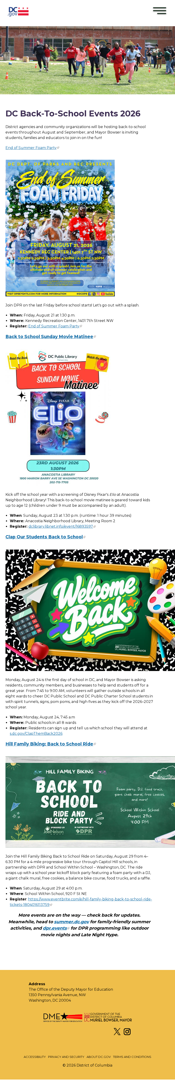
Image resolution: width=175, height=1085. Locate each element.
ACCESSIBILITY (35, 1057)
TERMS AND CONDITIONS (132, 1057)
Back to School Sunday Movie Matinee (49, 336)
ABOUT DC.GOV (99, 1057)
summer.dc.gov (71, 921)
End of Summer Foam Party (31, 148)
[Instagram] (127, 1034)
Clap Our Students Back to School (44, 537)
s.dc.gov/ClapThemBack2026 (36, 733)
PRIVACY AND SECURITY (66, 1057)
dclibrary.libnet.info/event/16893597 (60, 526)
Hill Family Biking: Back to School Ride (49, 744)
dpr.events (55, 928)
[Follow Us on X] (117, 1034)
